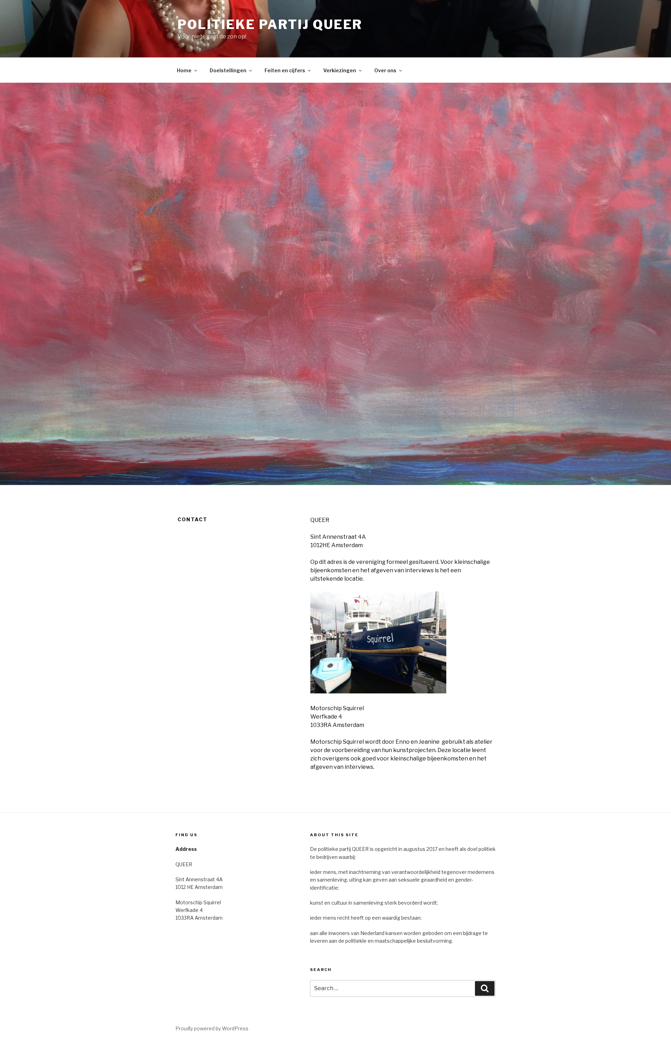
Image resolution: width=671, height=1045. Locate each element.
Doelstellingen (228, 70)
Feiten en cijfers (285, 70)
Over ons (385, 70)
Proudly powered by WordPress (211, 1028)
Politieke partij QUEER (270, 24)
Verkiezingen (339, 70)
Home (184, 70)
